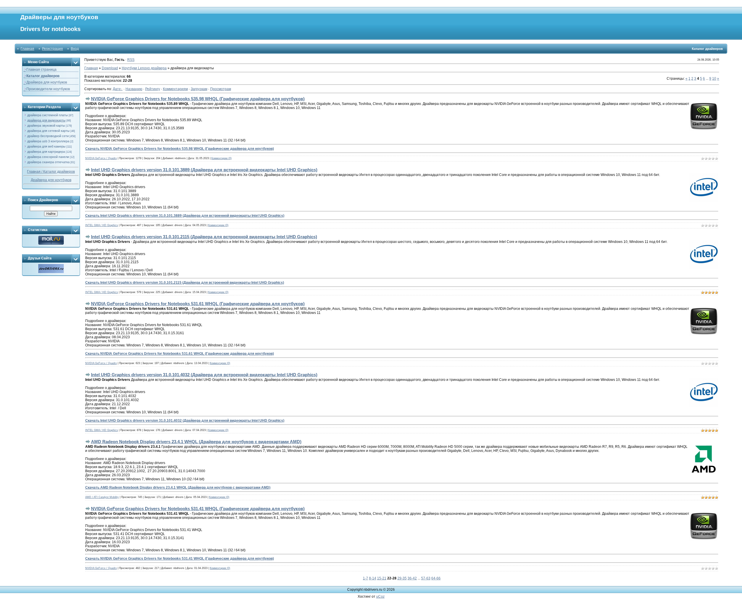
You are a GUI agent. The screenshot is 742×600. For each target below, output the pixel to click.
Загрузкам (199, 89)
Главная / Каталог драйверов (51, 172)
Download (110, 68)
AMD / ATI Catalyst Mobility (102, 497)
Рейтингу (152, 89)
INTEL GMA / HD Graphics (101, 225)
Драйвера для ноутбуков (51, 180)
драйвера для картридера (46, 151)
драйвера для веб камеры (46, 146)
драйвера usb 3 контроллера (48, 141)
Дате (117, 89)
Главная (27, 49)
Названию (134, 89)
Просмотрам (220, 89)
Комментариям (175, 89)
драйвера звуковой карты (46, 125)
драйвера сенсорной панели (48, 157)
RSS (130, 60)
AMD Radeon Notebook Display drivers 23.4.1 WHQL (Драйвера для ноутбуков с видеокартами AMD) (196, 441)
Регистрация (52, 49)
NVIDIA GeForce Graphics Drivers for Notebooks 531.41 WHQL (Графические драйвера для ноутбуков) (198, 508)
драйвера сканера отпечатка (48, 162)
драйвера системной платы (47, 115)
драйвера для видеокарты (46, 120)
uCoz (380, 596)
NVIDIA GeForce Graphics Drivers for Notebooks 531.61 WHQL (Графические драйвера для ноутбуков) (198, 303)
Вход (75, 49)
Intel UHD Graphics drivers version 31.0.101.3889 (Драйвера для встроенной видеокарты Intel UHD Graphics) (204, 169)
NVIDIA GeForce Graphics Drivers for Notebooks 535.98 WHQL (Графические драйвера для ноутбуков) (198, 98)
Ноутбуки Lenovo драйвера (144, 68)
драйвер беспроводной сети (48, 136)
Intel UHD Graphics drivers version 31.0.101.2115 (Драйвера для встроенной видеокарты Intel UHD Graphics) (204, 236)
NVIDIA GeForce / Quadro (101, 158)
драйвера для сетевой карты (48, 130)
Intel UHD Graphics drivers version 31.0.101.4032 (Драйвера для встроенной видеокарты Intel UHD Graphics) (204, 374)
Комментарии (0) (221, 158)
